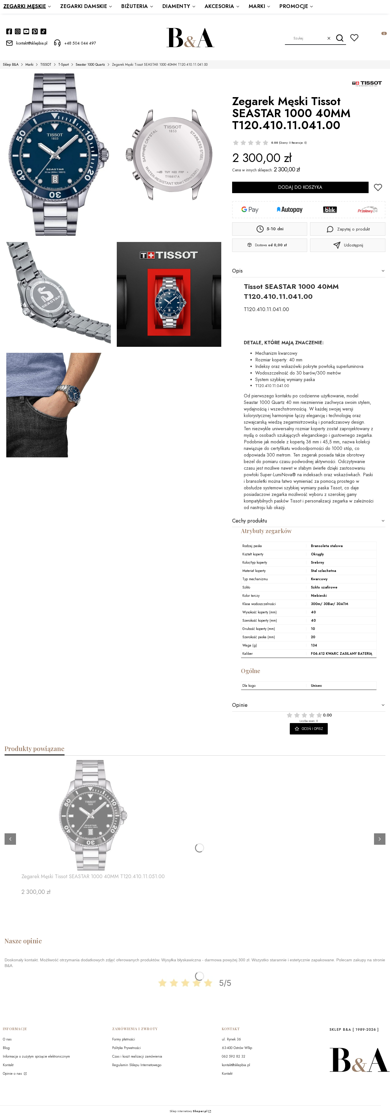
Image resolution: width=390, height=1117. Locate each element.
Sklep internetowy (188, 1111)
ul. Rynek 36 (231, 1039)
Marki (29, 64)
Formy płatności (123, 1039)
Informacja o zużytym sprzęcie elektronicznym (36, 1056)
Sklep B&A (11, 64)
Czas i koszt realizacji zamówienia (137, 1056)
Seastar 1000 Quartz (90, 64)
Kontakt (8, 1065)
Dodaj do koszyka (300, 187)
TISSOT (45, 64)
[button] (339, 38)
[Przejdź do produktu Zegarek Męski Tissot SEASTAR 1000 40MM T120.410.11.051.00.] (93, 815)
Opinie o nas (13, 1073)
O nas (7, 1039)
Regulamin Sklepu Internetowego (136, 1065)
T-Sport (63, 64)
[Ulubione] (354, 37)
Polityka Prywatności (126, 1047)
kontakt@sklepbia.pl (236, 1065)
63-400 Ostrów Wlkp (237, 1047)
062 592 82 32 (233, 1056)
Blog (6, 1047)
